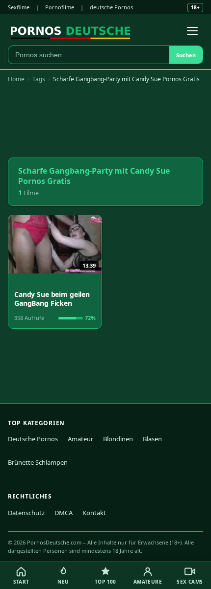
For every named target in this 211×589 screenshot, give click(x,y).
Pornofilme (59, 7)
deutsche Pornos (111, 7)
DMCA (63, 512)
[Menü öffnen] (192, 31)
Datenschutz (26, 512)
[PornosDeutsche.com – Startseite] (70, 31)
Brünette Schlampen (38, 462)
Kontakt (94, 512)
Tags (38, 79)
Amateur (80, 438)
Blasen (152, 438)
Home (16, 79)
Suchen (186, 55)
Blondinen (118, 438)
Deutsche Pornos (33, 438)
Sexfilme (18, 7)
